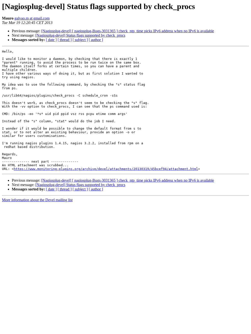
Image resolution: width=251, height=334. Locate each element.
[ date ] (51, 40)
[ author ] (96, 40)
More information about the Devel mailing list (37, 200)
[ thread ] (65, 40)
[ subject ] (80, 40)
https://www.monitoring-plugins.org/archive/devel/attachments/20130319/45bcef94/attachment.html (106, 169)
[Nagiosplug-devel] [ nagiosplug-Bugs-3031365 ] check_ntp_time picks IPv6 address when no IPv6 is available (127, 31)
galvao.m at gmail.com (32, 18)
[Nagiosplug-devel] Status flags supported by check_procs (80, 35)
